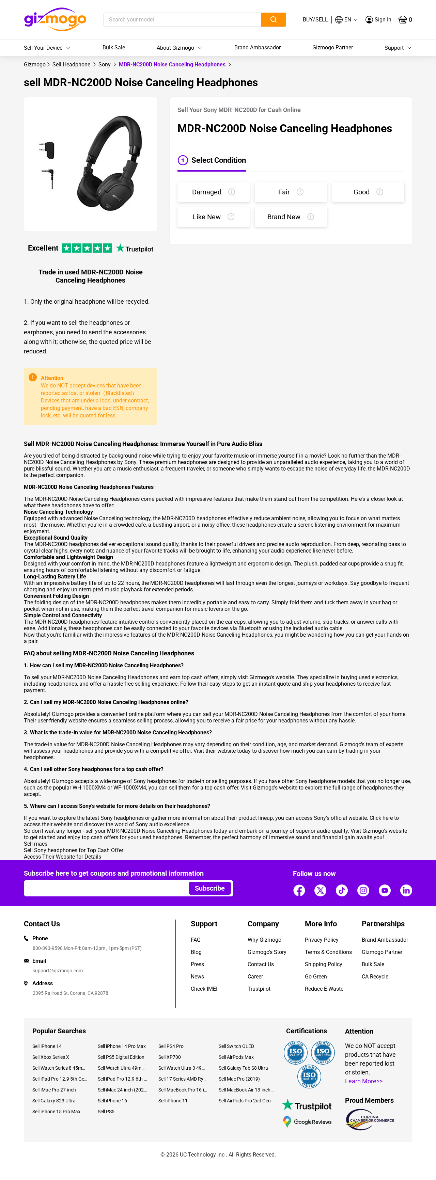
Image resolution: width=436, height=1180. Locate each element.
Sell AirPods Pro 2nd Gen (245, 1100)
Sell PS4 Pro (171, 1046)
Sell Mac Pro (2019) (239, 1079)
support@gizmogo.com (58, 970)
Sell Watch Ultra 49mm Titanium (123, 1068)
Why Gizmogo (264, 940)
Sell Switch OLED (236, 1046)
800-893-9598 (48, 948)
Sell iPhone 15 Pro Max (56, 1111)
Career (255, 976)
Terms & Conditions (328, 952)
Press (197, 964)
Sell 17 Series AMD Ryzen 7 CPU (183, 1079)
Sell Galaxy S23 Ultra (54, 1100)
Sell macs (35, 844)
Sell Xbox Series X (50, 1057)
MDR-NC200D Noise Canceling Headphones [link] (173, 64)
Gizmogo (35, 64)
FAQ (196, 940)
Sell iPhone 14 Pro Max (122, 1046)
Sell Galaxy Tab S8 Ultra (243, 1068)
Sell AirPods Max (236, 1057)
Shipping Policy (323, 964)
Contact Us (261, 964)
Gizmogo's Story (267, 952)
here (388, 818)
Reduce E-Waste (324, 989)
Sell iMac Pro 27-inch (54, 1090)
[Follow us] (299, 890)
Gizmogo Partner (332, 47)
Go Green (316, 976)
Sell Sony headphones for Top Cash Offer (73, 850)
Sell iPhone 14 (47, 1046)
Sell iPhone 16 (112, 1100)
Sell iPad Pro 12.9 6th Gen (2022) (123, 1079)
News (197, 976)
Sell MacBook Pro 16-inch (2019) (183, 1090)
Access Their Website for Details (62, 857)
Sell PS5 (106, 1111)
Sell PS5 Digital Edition (121, 1057)
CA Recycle (375, 976)
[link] (35, 64)
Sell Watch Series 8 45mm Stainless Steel (60, 1068)
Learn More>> (364, 1081)
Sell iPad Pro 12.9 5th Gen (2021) (60, 1079)
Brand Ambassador (257, 47)
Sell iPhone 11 (173, 1100)
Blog (196, 952)
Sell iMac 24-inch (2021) (123, 1090)
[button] (346, 19)
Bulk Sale (114, 47)
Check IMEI (204, 989)
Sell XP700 (169, 1057)
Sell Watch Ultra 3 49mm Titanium (183, 1068)
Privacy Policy (322, 940)
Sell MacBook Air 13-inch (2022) (246, 1090)
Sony (105, 64)
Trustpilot (259, 989)
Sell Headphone (72, 64)
